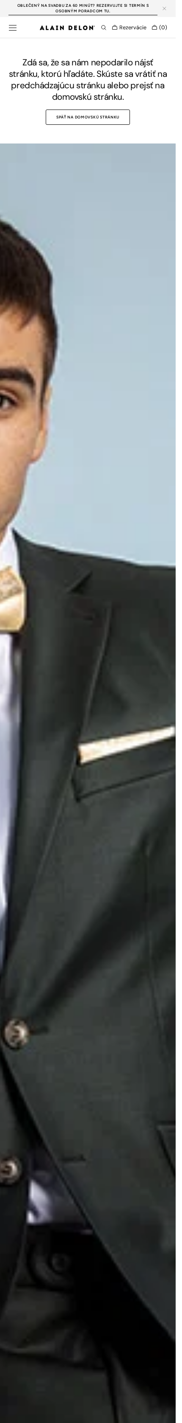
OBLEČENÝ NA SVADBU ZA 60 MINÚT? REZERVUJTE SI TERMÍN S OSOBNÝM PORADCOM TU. (83, 8)
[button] (12, 27)
